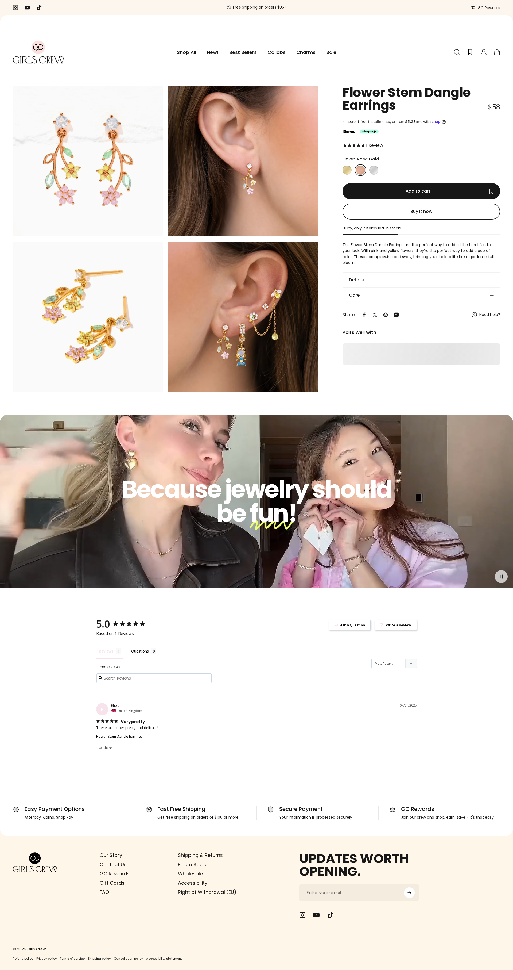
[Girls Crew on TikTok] (330, 915)
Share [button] (107, 748)
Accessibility (192, 883)
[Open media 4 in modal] (243, 317)
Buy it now (421, 211)
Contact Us (113, 864)
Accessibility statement (164, 958)
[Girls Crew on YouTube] (316, 915)
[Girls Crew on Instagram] (302, 915)
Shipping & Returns (200, 855)
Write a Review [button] (398, 625)
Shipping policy (99, 958)
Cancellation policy (128, 958)
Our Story (111, 855)
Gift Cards (112, 883)
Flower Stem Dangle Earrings (119, 736)
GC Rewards (488, 7)
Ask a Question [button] (352, 625)
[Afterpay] (369, 132)
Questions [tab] (140, 651)
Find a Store (192, 864)
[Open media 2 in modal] (243, 161)
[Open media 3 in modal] (88, 317)
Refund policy (23, 958)
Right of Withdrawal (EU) (207, 892)
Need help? (489, 314)
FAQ (104, 892)
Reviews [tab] (106, 651)
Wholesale (190, 874)
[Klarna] (349, 132)
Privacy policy (46, 958)
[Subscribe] (409, 892)
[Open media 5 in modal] (88, 161)
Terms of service (72, 958)
